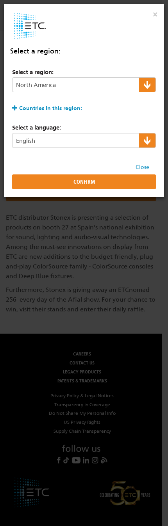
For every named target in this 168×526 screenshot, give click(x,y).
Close (142, 167)
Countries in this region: (50, 108)
